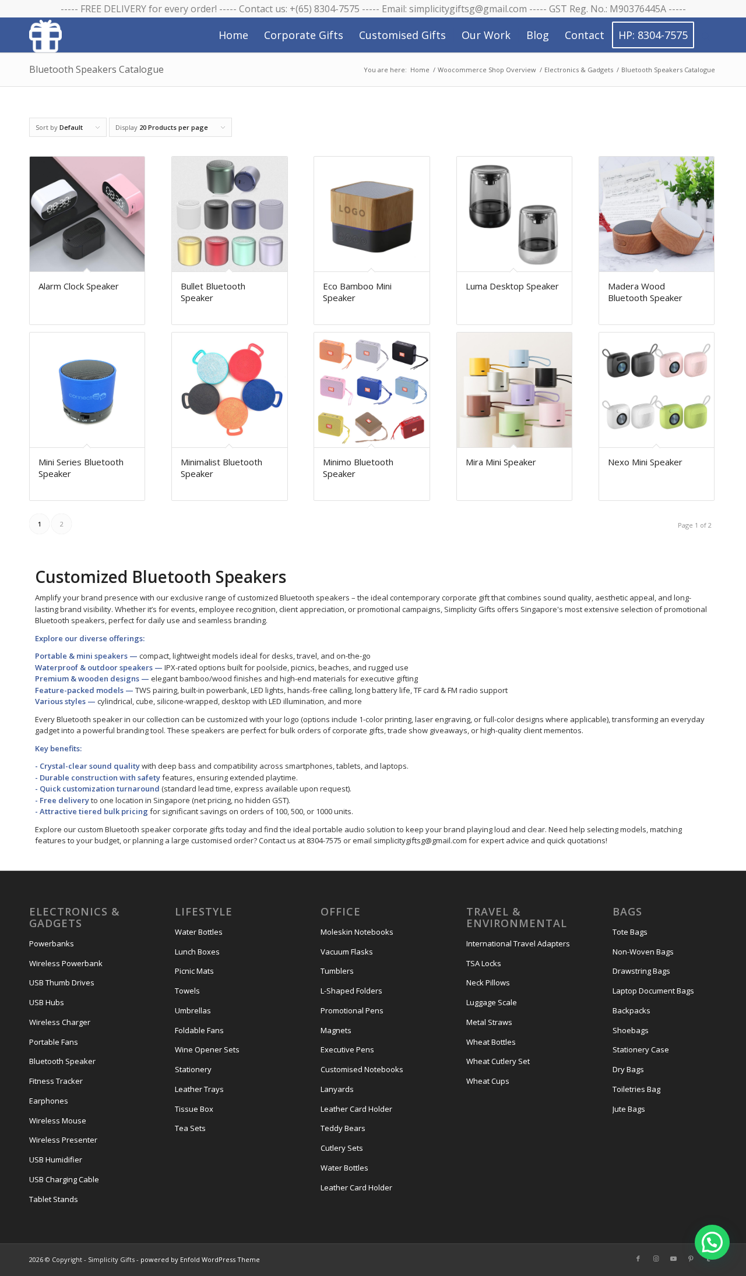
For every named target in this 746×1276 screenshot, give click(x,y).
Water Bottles (199, 932)
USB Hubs (46, 1002)
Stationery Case (641, 1049)
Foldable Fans (199, 1030)
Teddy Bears (343, 1128)
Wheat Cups (487, 1081)
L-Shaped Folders (351, 990)
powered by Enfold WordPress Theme (200, 1259)
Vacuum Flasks (347, 951)
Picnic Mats (194, 971)
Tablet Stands (53, 1199)
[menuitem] (233, 34)
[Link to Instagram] (655, 1258)
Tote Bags (630, 932)
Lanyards (337, 1089)
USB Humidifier (55, 1159)
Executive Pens (347, 1049)
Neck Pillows (488, 982)
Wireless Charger (59, 1022)
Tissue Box (194, 1109)
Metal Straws (489, 1022)
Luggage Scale (491, 1002)
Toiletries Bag (636, 1089)
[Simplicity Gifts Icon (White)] (45, 35)
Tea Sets (190, 1128)
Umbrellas (193, 1010)
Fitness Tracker (56, 1081)
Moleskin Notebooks (357, 932)
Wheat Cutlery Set (498, 1061)
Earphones (48, 1100)
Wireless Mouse (57, 1120)
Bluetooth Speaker (62, 1061)
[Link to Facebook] (638, 1258)
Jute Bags (629, 1109)
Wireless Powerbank (66, 963)
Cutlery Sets (342, 1148)
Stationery (193, 1069)
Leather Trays (199, 1089)
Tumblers (337, 971)
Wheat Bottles (491, 1042)
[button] (712, 1242)
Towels (187, 990)
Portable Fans (53, 1042)
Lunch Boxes (197, 951)
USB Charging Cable (64, 1179)
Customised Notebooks (362, 1069)
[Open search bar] (706, 35)
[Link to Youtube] (673, 1258)
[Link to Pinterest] (690, 1258)
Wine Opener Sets (207, 1049)
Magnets (336, 1030)
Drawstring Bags (641, 971)
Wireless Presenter (63, 1139)
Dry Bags (628, 1069)
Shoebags (631, 1030)
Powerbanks (51, 943)
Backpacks (631, 1010)
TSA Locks (483, 963)
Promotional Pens (352, 1010)
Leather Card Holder (356, 1109)
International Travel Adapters (518, 943)
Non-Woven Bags (643, 951)
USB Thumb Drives (61, 982)
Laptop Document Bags (653, 990)
